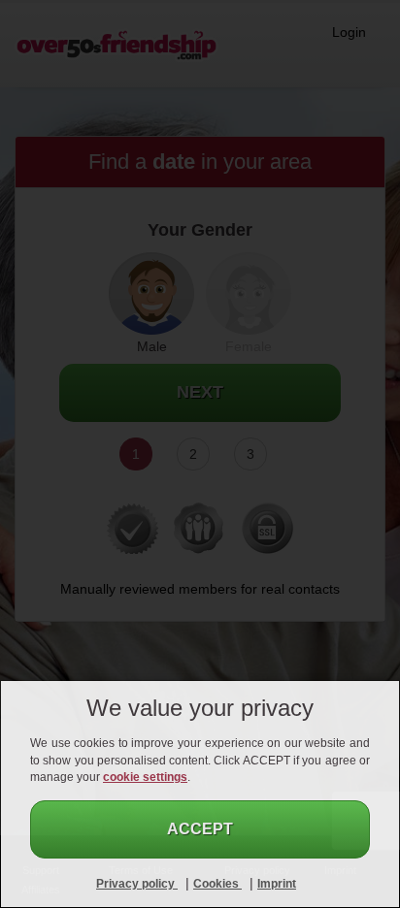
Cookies (217, 884)
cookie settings (145, 777)
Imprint (276, 884)
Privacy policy (137, 884)
